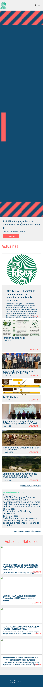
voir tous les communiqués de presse (27, 531)
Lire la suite (33, 316)
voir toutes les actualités (30, 486)
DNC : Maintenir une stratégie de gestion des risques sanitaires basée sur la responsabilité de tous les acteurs (21, 522)
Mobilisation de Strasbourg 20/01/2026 (17, 512)
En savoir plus (11, 236)
